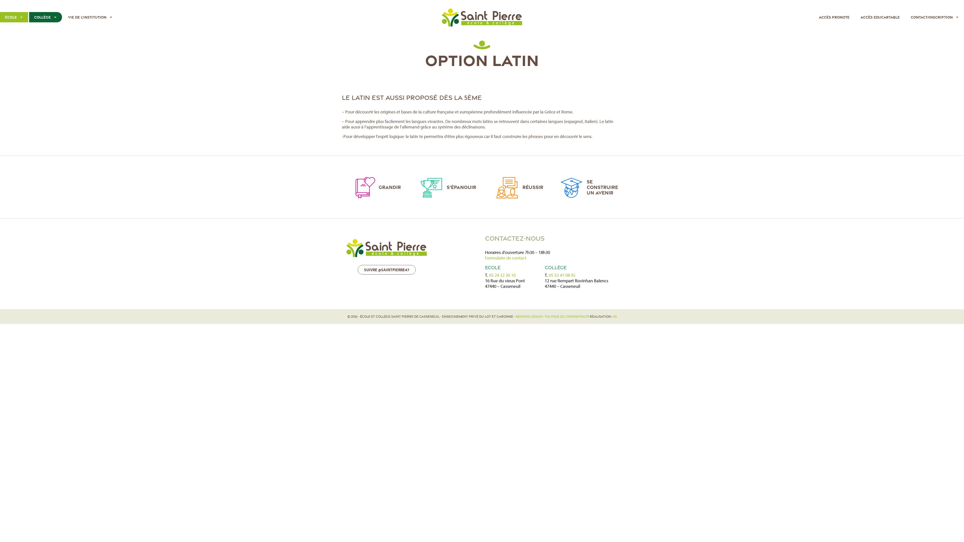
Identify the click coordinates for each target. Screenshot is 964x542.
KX (615, 316)
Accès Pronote (834, 17)
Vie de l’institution (87, 17)
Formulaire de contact (505, 258)
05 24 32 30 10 (502, 275)
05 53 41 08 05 (562, 275)
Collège (42, 17)
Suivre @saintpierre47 (386, 269)
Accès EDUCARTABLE (880, 17)
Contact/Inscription (932, 17)
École (11, 17)
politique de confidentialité (567, 316)
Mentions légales (529, 316)
